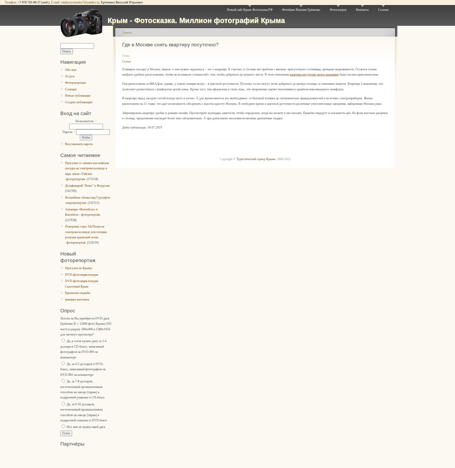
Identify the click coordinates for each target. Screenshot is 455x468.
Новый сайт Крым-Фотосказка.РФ (250, 10)
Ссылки (383, 10)
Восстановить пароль (79, 144)
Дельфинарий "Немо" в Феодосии (87, 186)
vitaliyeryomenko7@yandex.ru (80, 2)
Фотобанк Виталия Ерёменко (301, 10)
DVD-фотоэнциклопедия (81, 275)
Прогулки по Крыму (78, 268)
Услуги (70, 76)
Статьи (126, 61)
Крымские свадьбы (77, 293)
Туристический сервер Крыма (255, 159)
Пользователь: (86, 121)
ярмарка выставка (77, 299)
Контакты (362, 10)
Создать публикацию (79, 102)
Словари (70, 89)
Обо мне (70, 70)
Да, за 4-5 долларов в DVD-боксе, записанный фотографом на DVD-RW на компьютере (83, 369)
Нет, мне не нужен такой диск (85, 427)
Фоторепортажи (75, 83)
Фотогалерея (338, 10)
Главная (127, 32)
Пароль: (68, 132)
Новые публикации (77, 95)
